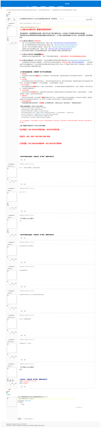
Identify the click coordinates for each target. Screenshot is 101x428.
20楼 (25, 188)
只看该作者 (21, 164)
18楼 (25, 242)
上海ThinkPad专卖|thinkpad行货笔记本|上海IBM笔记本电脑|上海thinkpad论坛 (13, 7)
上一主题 (86, 18)
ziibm (10, 25)
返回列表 (8, 14)
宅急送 (43, 114)
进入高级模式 (20, 402)
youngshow (11, 341)
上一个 (77, 407)
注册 (68, 3)
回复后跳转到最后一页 (28, 418)
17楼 (25, 266)
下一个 (80, 407)
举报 (25, 159)
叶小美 (10, 366)
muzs (10, 190)
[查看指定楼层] (89, 19)
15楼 (25, 315)
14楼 (25, 339)
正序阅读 (25, 23)
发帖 (7, 12)
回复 (9, 12)
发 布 (19, 418)
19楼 (25, 215)
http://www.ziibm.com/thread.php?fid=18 (64, 47)
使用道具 (28, 23)
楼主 (31, 23)
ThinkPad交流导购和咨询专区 (44, 10)
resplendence (12, 317)
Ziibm (27, 29)
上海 (23, 29)
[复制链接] (62, 18)
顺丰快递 (39, 114)
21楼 (25, 164)
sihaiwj (10, 244)
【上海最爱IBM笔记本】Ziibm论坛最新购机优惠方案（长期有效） (64, 10)
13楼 (25, 363)
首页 (27, 6)
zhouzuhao (11, 166)
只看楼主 (21, 23)
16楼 (25, 290)
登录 (66, 3)
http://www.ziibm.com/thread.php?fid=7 (79, 60)
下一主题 (88, 18)
